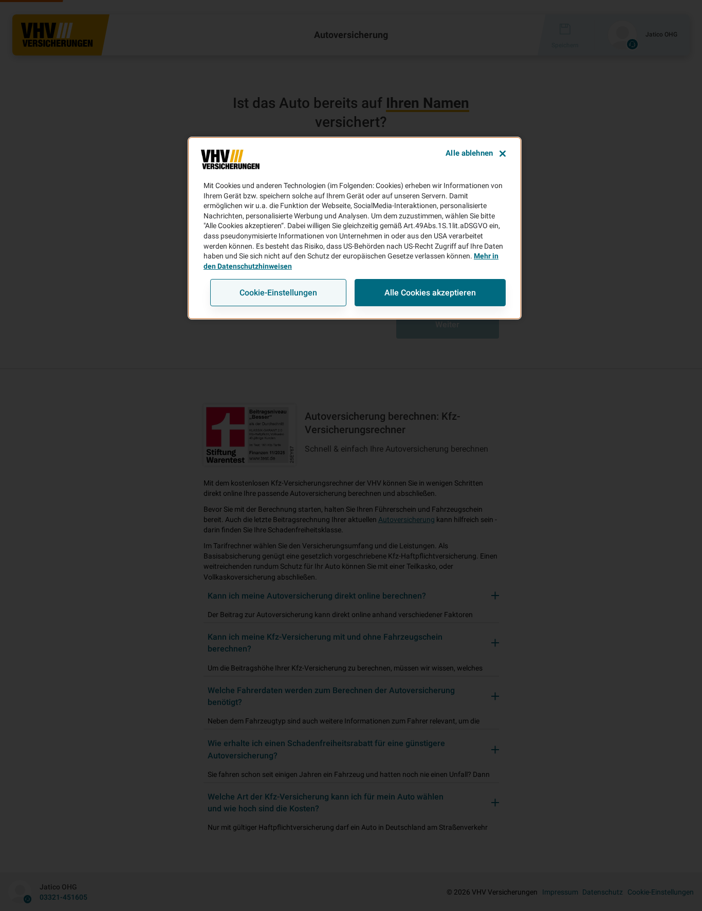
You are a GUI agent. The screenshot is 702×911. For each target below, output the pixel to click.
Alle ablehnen (469, 153)
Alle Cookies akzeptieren (430, 293)
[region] (355, 228)
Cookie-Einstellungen (278, 293)
